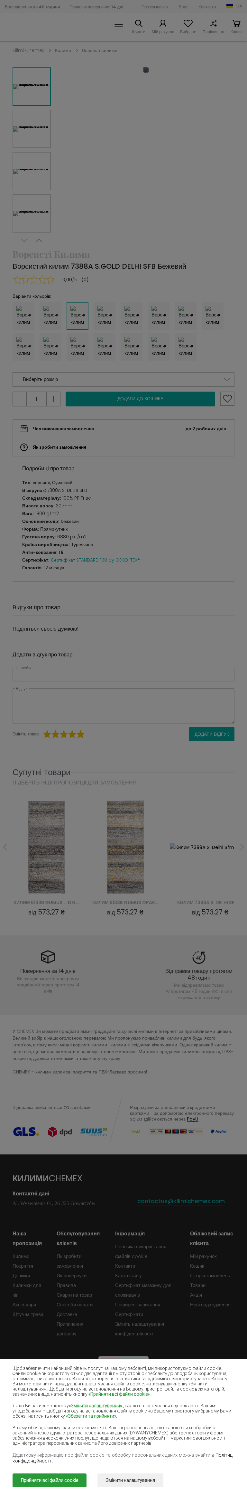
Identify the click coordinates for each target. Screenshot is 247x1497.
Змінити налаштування (130, 1480)
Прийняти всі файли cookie (49, 1480)
